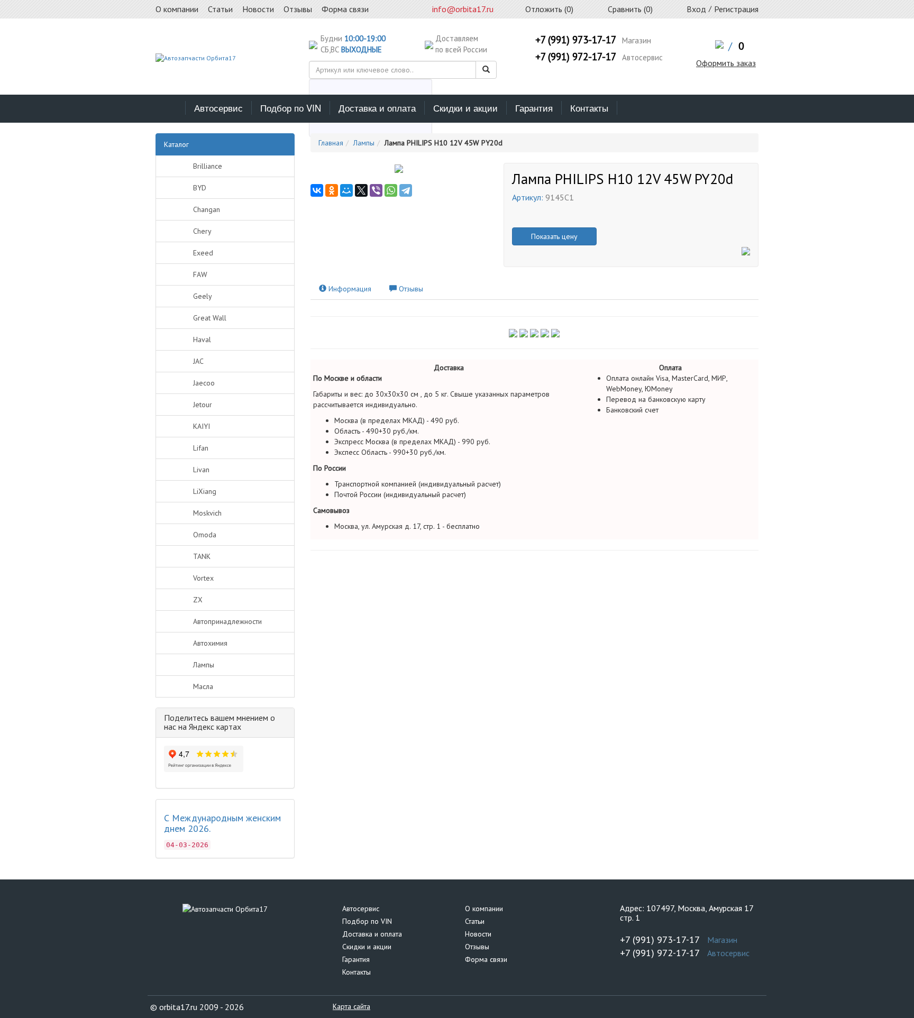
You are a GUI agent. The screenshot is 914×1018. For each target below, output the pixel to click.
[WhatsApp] (391, 190)
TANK (202, 556)
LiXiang (204, 491)
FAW (200, 274)
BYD (199, 187)
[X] (361, 190)
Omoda (204, 534)
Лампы (203, 665)
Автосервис (218, 107)
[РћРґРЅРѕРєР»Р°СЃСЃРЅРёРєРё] (331, 190)
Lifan (200, 448)
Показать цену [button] (554, 236)
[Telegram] (405, 190)
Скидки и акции (465, 107)
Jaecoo (204, 383)
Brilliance (207, 166)
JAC (198, 361)
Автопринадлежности (227, 621)
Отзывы (477, 946)
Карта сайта (351, 1006)
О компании (484, 908)
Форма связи (486, 959)
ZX (198, 599)
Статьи (475, 921)
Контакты (589, 107)
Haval (202, 339)
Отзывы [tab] (410, 289)
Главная (330, 143)
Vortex (203, 578)
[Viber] (376, 190)
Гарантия (534, 107)
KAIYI (201, 426)
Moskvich (207, 513)
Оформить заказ (726, 63)
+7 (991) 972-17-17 (575, 56)
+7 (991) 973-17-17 (575, 39)
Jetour (202, 404)
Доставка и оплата (377, 107)
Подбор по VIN (290, 107)
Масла (203, 686)
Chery (202, 231)
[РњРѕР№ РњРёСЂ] (346, 190)
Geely (202, 296)
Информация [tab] (348, 289)
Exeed (203, 253)
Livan (201, 469)
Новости (478, 934)
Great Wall (209, 318)
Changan (206, 209)
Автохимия (210, 643)
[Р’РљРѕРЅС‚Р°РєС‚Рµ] (316, 190)
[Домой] (171, 108)
